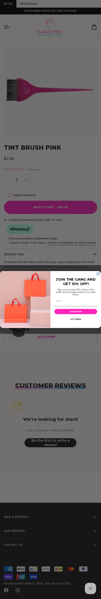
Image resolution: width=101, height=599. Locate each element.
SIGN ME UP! (76, 311)
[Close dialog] (98, 273)
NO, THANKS (75, 319)
